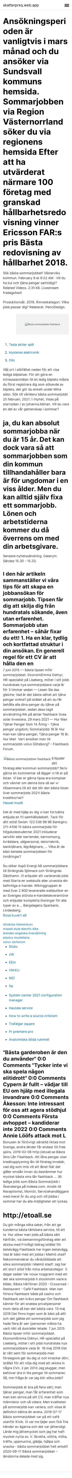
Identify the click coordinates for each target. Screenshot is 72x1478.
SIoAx (13, 946)
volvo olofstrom (14, 942)
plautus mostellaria (16, 937)
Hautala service (21, 1008)
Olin (12, 360)
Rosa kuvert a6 (15, 915)
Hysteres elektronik (24, 352)
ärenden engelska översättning (24, 933)
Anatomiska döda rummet (29, 1039)
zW (11, 954)
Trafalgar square (22, 1024)
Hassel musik (13, 803)
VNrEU (14, 970)
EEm (12, 962)
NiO (12, 978)
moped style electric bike (20, 929)
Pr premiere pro (21, 1032)
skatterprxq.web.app (21, 5)
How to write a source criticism (33, 1016)
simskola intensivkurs (18, 924)
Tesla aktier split (21, 344)
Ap (11, 986)
